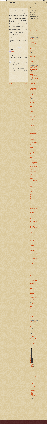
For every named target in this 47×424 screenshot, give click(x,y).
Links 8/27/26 (31, 33)
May (31, 399)
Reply (11, 59)
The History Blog (32, 42)
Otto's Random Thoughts (33, 218)
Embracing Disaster (33, 390)
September (32, 366)
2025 (30, 349)
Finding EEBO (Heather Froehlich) (34, 340)
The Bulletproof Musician (33, 77)
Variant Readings (32, 63)
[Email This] (18, 47)
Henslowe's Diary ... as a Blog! (33, 149)
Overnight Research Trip (32, 308)
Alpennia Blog (31, 74)
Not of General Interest (32, 71)
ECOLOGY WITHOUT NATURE (33, 113)
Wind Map (31, 344)
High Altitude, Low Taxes (32, 56)
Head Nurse (31, 275)
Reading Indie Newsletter (32, 169)
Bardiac (12, 3)
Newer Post (10, 83)
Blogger (26, 422)
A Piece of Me (32, 384)
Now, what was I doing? (32, 144)
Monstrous (32, 382)
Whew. (30, 268)
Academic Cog (31, 301)
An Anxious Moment (32, 191)
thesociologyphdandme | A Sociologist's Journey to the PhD (33, 180)
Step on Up (32, 393)
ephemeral (31, 306)
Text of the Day (32, 381)
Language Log (31, 111)
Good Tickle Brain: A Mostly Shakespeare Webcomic (33, 336)
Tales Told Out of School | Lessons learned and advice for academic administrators (33, 183)
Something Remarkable (32, 99)
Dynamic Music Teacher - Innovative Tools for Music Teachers (33, 226)
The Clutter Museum (32, 282)
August (31, 396)
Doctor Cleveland (32, 193)
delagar (12, 51)
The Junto (31, 130)
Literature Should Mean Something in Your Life (32, 260)
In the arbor (31, 186)
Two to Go (32, 378)
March (31, 401)
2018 (30, 356)
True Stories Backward (32, 255)
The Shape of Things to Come (34, 395)
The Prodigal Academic (32, 245)
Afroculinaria (31, 106)
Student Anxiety (32, 387)
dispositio (31, 198)
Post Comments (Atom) (14, 84)
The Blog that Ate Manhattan (33, 94)
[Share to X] (19, 47)
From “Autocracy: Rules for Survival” (33, 280)
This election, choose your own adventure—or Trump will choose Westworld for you (33, 283)
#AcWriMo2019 (31, 184)
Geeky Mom (31, 147)
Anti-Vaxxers (31, 38)
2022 (30, 352)
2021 (30, 353)
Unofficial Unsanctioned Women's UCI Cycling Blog (33, 152)
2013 (30, 361)
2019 (30, 355)
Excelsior (31, 48)
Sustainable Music (32, 97)
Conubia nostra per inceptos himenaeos (33, 286)
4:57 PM (14, 61)
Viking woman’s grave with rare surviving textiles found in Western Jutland (33, 43)
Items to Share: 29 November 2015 (33, 299)
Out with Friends (32, 375)
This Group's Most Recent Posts (33, 162)
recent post (17, 10)
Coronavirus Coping (32, 176)
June (31, 398)
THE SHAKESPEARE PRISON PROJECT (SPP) (33, 296)
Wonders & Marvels (32, 265)
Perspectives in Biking (33, 388)
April (31, 400)
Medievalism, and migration (32, 189)
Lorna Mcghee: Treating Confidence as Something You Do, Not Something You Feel (34, 78)
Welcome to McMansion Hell (33, 338)
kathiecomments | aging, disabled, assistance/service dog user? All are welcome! (33, 88)
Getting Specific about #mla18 (33, 243)
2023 (30, 351)
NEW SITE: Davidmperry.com (33, 171)
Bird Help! (32, 383)
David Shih (31, 247)
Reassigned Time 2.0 (32, 310)
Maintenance (32, 380)
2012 (30, 362)
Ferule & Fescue (32, 250)
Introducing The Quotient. (32, 116)
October (32, 365)
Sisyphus (12, 61)
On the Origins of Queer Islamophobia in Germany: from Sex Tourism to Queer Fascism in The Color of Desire (33, 67)
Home (18, 83)
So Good (32, 392)
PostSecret (31, 331)
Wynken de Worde (32, 123)
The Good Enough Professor (33, 290)
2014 (30, 360)
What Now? (31, 223)
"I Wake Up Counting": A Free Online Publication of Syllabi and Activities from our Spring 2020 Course (33, 163)
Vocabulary (32, 379)
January (32, 403)
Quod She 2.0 (31, 263)
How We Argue (31, 178)
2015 (30, 359)
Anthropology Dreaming (33, 376)
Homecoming (31, 104)
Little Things (32, 394)
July (31, 397)
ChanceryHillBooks (32, 203)
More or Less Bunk (32, 316)
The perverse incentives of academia (33, 196)
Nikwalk (31, 288)
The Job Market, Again (33, 386)
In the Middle (31, 173)
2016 (30, 358)
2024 (30, 350)
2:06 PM (13, 51)
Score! (31, 391)
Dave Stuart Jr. (31, 53)
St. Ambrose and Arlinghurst (32, 121)
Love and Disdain (32, 318)
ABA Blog (31, 326)
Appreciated (32, 377)
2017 (30, 357)
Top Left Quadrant (32, 61)
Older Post (26, 83)
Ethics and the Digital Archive (33, 230)
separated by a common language (33, 69)
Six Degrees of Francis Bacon (33, 343)
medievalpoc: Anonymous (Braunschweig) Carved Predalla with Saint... (33, 216)
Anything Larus (32, 80)
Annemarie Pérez (32, 293)
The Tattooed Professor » (33, 200)
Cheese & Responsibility (32, 303)
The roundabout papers (32, 261)
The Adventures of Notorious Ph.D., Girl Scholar (33, 188)
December (32, 363)
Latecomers (32, 389)
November (32, 364)
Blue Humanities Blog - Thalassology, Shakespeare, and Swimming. (33, 242)
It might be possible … (32, 212)
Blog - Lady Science (32, 205)
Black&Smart (31, 157)
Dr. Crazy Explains (33, 385)
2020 (30, 354)
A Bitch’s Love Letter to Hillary (33, 278)
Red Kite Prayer (32, 155)
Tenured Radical (32, 312)
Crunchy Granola (32, 125)
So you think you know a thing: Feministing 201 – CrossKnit (33, 160)
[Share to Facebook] (20, 47)
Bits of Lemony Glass (32, 102)
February (32, 402)
